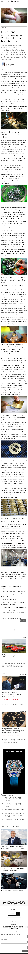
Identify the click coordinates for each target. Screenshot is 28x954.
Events (4, 636)
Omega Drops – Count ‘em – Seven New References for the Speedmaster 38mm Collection (14, 805)
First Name (4, 939)
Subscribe (13, 909)
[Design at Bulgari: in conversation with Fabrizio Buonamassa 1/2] (14, 683)
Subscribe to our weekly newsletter (14, 609)
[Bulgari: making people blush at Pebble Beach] (14, 645)
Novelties (4, 673)
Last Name (4, 945)
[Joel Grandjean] (3, 64)
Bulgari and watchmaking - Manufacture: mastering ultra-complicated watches (13, 593)
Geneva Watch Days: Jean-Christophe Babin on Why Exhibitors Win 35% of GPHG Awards (13, 799)
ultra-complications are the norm (12, 80)
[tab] (14, 629)
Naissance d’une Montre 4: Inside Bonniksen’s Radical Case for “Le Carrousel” (12, 869)
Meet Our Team (14, 924)
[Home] (14, 1)
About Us (14, 921)
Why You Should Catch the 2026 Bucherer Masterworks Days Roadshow (12, 891)
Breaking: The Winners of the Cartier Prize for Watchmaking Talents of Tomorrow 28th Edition (14, 815)
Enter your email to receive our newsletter (12, 618)
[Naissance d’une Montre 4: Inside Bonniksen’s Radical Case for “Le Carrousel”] (14, 859)
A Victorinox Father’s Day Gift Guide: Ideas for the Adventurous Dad (14, 820)
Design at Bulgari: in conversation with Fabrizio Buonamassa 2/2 (12, 603)
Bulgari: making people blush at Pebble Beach (13, 656)
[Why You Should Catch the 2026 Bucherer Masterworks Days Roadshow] (14, 880)
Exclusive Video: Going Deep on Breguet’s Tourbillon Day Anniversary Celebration (14, 810)
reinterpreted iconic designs (11, 528)
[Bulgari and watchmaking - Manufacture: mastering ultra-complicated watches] (14, 719)
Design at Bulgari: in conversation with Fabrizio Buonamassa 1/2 (12, 598)
